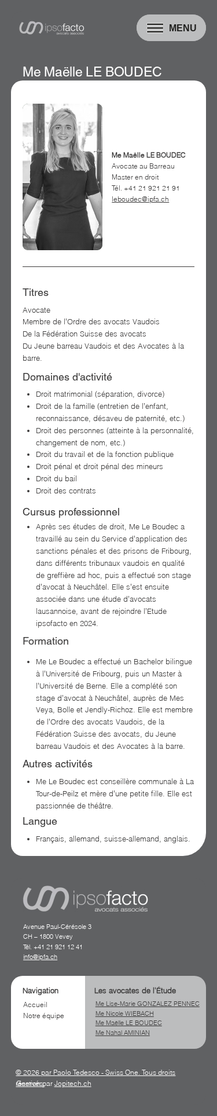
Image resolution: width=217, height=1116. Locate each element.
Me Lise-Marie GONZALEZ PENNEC (147, 1004)
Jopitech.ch (72, 1083)
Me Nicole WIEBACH (124, 1013)
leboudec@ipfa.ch (140, 199)
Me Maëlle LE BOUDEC (128, 1023)
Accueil (35, 1004)
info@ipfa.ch (40, 957)
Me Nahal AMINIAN (122, 1033)
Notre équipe (43, 1015)
